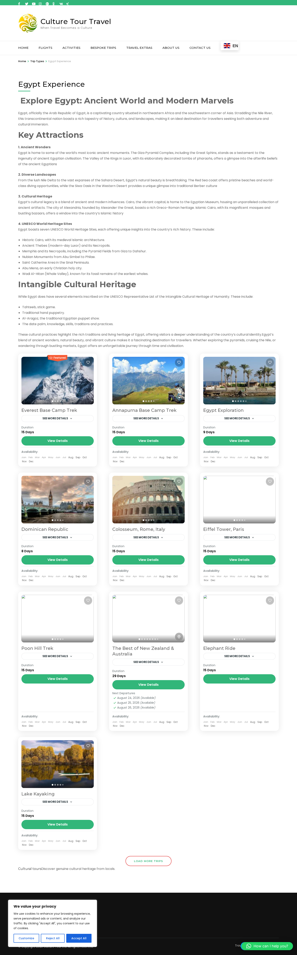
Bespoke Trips (103, 48)
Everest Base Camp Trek (49, 410)
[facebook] (19, 2)
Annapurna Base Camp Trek (144, 410)
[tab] (52, 401)
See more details (55, 418)
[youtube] (33, 2)
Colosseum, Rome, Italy (138, 529)
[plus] (47, 2)
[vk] (60, 2)
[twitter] (26, 2)
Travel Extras (139, 48)
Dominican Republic (44, 529)
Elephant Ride (219, 648)
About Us (170, 48)
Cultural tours (29, 869)
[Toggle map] (179, 637)
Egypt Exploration (223, 410)
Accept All (78, 938)
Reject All (53, 938)
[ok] (54, 2)
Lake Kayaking (38, 794)
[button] (267, 946)
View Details (57, 440)
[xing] (67, 2)
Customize (26, 938)
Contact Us (200, 48)
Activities (71, 48)
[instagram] (40, 2)
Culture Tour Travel (75, 21)
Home (23, 48)
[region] (52, 923)
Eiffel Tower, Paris (223, 529)
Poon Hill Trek (37, 648)
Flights (45, 48)
